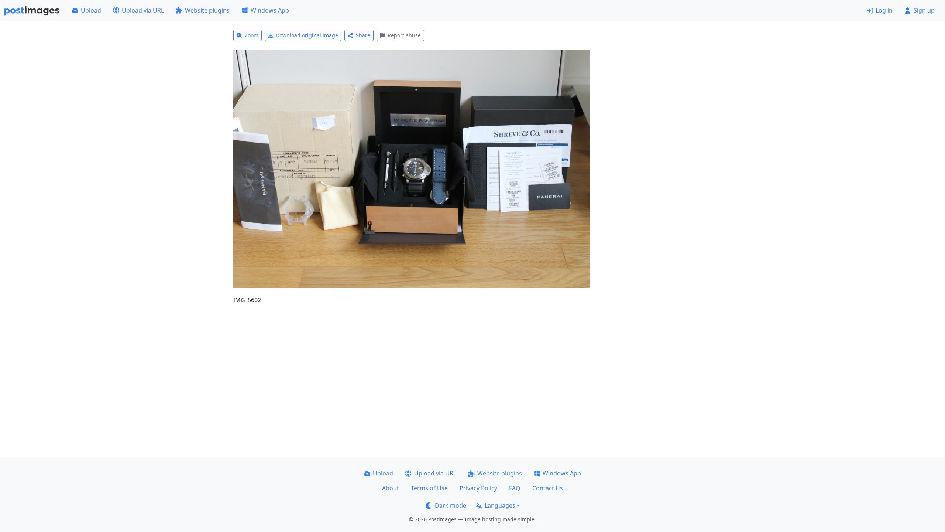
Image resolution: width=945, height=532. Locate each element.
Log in (884, 10)
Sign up (924, 10)
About (390, 488)
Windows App (270, 10)
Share (363, 35)
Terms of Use (429, 488)
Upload (91, 10)
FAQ (514, 488)
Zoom (251, 35)
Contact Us (547, 488)
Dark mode (450, 505)
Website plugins (207, 10)
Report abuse (404, 35)
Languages (500, 505)
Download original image (307, 35)
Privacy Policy (478, 488)
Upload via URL (143, 10)
